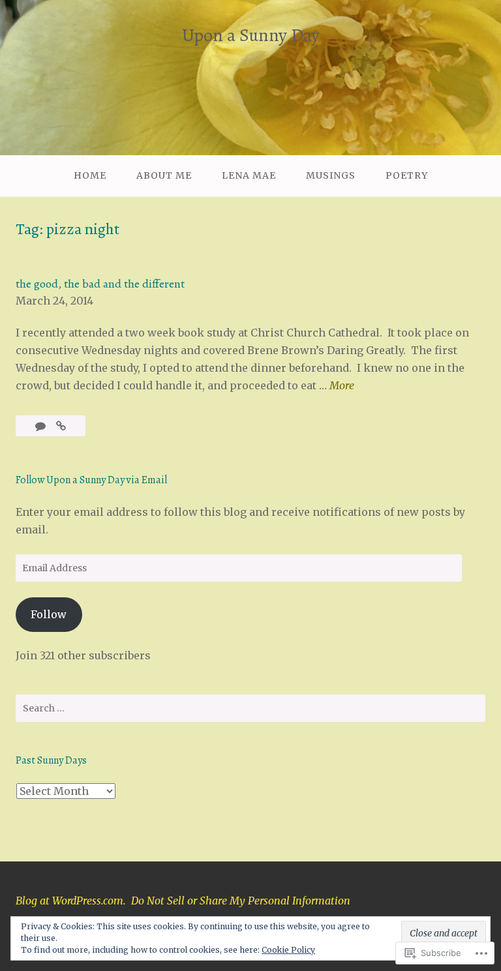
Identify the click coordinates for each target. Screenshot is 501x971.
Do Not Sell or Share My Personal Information (240, 900)
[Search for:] (250, 708)
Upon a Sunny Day (251, 35)
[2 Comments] (41, 425)
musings (331, 175)
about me (164, 175)
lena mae (249, 175)
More (341, 386)
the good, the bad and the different (100, 283)
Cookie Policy (288, 950)
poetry (407, 175)
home (90, 175)
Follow (49, 614)
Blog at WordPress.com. (71, 900)
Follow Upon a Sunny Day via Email (91, 480)
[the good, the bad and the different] (61, 425)
